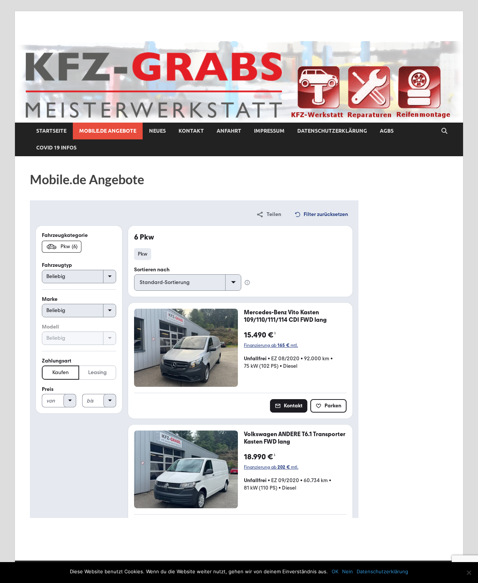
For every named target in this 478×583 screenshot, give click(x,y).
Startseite (51, 131)
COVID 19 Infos (56, 148)
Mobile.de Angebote (107, 131)
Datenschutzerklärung (332, 131)
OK (335, 571)
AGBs (387, 131)
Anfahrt (229, 131)
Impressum (269, 131)
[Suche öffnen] (444, 131)
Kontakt (191, 131)
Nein (347, 571)
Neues (157, 131)
